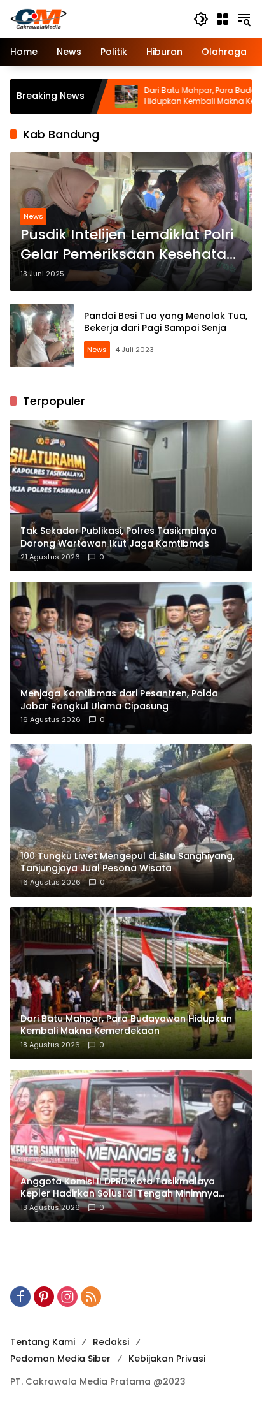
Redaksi (111, 1342)
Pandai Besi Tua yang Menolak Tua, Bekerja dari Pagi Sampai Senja (165, 322)
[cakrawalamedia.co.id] (95, 18)
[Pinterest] (44, 1296)
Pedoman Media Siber (60, 1358)
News (33, 216)
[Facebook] (20, 1296)
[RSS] (91, 1296)
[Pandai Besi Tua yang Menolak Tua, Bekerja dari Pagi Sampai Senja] (42, 335)
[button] (201, 19)
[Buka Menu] (222, 19)
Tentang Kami (42, 1342)
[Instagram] (67, 1296)
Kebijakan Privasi (166, 1358)
